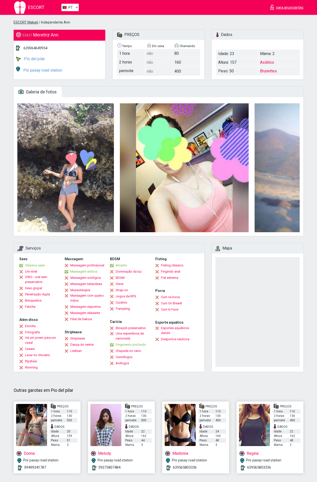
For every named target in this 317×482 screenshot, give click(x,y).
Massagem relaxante (85, 313)
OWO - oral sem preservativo (36, 279)
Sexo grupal (33, 288)
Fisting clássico (172, 265)
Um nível (31, 271)
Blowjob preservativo (131, 328)
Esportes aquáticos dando (175, 330)
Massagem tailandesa (86, 284)
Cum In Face (169, 309)
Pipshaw (31, 361)
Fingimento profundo (131, 344)
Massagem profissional (87, 265)
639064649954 (35, 48)
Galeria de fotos (41, 91)
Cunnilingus (124, 357)
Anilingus (122, 363)
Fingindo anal (170, 271)
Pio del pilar (34, 59)
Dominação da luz (129, 271)
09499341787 (35, 467)
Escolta (30, 326)
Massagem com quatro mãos (87, 298)
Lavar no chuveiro (37, 355)
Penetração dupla (37, 294)
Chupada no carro (128, 351)
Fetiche (30, 307)
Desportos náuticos (175, 339)
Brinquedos (33, 300)
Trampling (123, 309)
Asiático (267, 62)
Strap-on (122, 290)
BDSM (120, 278)
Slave (119, 284)
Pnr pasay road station (42, 70)
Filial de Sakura (81, 319)
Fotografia (32, 332)
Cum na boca (170, 297)
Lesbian (76, 351)
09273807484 (109, 467)
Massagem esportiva (85, 307)
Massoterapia (80, 290)
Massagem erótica (83, 271)
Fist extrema (169, 278)
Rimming (31, 367)
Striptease (77, 338)
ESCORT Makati (26, 22)
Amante (121, 265)
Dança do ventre (82, 344)
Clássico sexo (35, 265)
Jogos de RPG (126, 296)
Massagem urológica (85, 278)
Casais (30, 349)
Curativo (121, 302)
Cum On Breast (171, 303)
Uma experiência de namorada (130, 336)
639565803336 (185, 467)
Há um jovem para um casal (40, 340)
